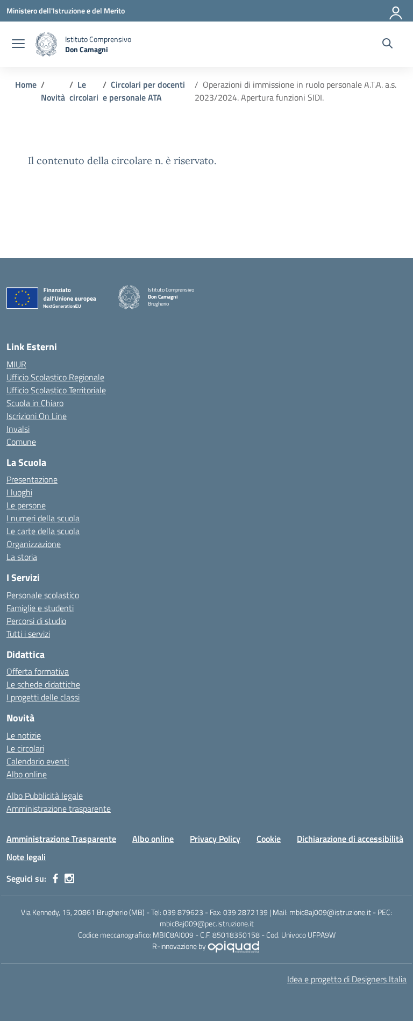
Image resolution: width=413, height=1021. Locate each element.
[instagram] (69, 878)
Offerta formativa (37, 671)
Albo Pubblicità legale (44, 795)
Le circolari (25, 748)
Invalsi (18, 428)
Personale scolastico (42, 595)
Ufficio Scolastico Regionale (55, 377)
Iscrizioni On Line (36, 415)
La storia (21, 556)
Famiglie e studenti (40, 607)
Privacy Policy (215, 838)
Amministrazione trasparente (58, 808)
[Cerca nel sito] (387, 45)
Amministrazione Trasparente (61, 838)
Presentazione (32, 479)
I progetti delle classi (43, 697)
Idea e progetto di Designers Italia (347, 979)
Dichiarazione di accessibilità (350, 838)
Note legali (26, 856)
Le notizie (23, 735)
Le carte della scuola (43, 530)
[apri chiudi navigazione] (18, 44)
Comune (21, 441)
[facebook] (55, 878)
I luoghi (19, 492)
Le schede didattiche (43, 684)
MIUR (16, 364)
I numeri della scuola (43, 518)
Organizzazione (33, 543)
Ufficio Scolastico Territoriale (56, 390)
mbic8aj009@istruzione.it (330, 912)
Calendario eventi (37, 761)
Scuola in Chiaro (34, 402)
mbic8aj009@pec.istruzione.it (207, 923)
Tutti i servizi (28, 633)
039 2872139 (245, 912)
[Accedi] (396, 11)
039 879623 (183, 912)
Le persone (26, 505)
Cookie (269, 838)
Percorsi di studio (36, 620)
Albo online (26, 774)
